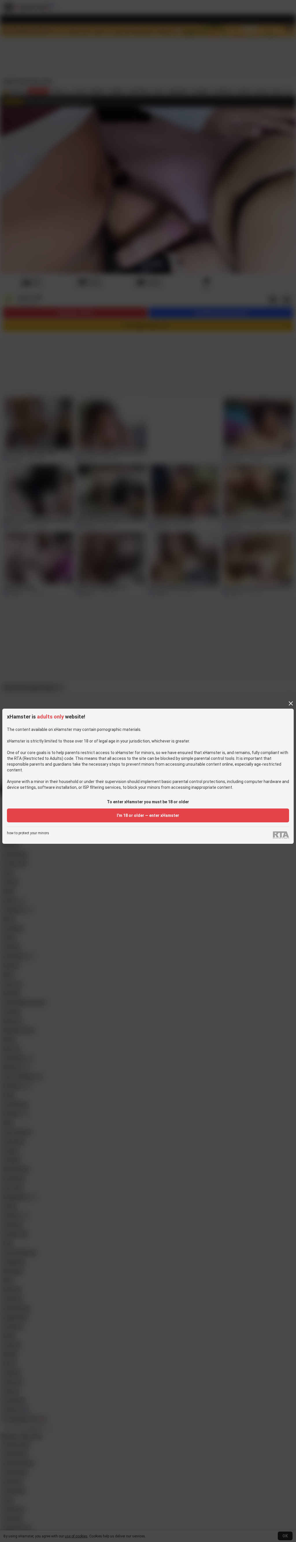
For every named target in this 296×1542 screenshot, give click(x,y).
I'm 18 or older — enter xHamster (148, 815)
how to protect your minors (28, 833)
